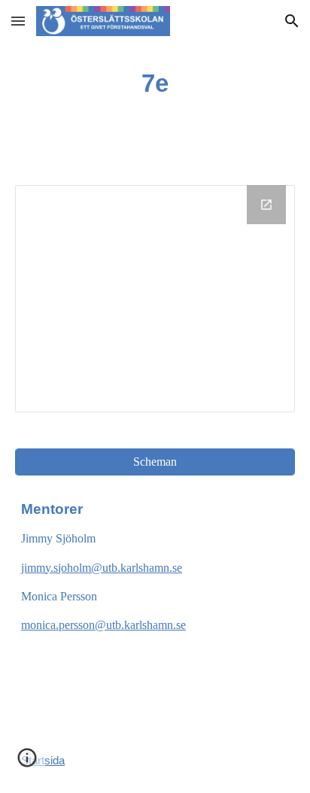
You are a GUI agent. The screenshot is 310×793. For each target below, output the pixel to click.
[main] (155, 83)
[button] (18, 20)
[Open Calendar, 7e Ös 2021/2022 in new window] (266, 204)
